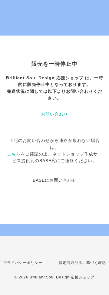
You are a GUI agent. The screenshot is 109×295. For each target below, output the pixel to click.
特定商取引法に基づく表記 (82, 263)
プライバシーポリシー (22, 263)
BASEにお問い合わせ (55, 180)
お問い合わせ (54, 114)
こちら (14, 154)
